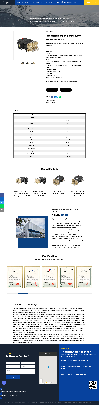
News (45, 2)
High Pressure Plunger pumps (43, 21)
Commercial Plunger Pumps (59, 21)
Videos (51, 2)
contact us (66, 90)
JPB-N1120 (53, 102)
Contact (57, 2)
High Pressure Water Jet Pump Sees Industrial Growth (75, 360)
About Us (27, 2)
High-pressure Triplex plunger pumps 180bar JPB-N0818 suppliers (55, 402)
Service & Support (37, 2)
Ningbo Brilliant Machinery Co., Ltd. (20, 402)
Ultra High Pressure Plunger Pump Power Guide (73, 374)
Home (25, 21)
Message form (52, 90)
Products (20, 2)
